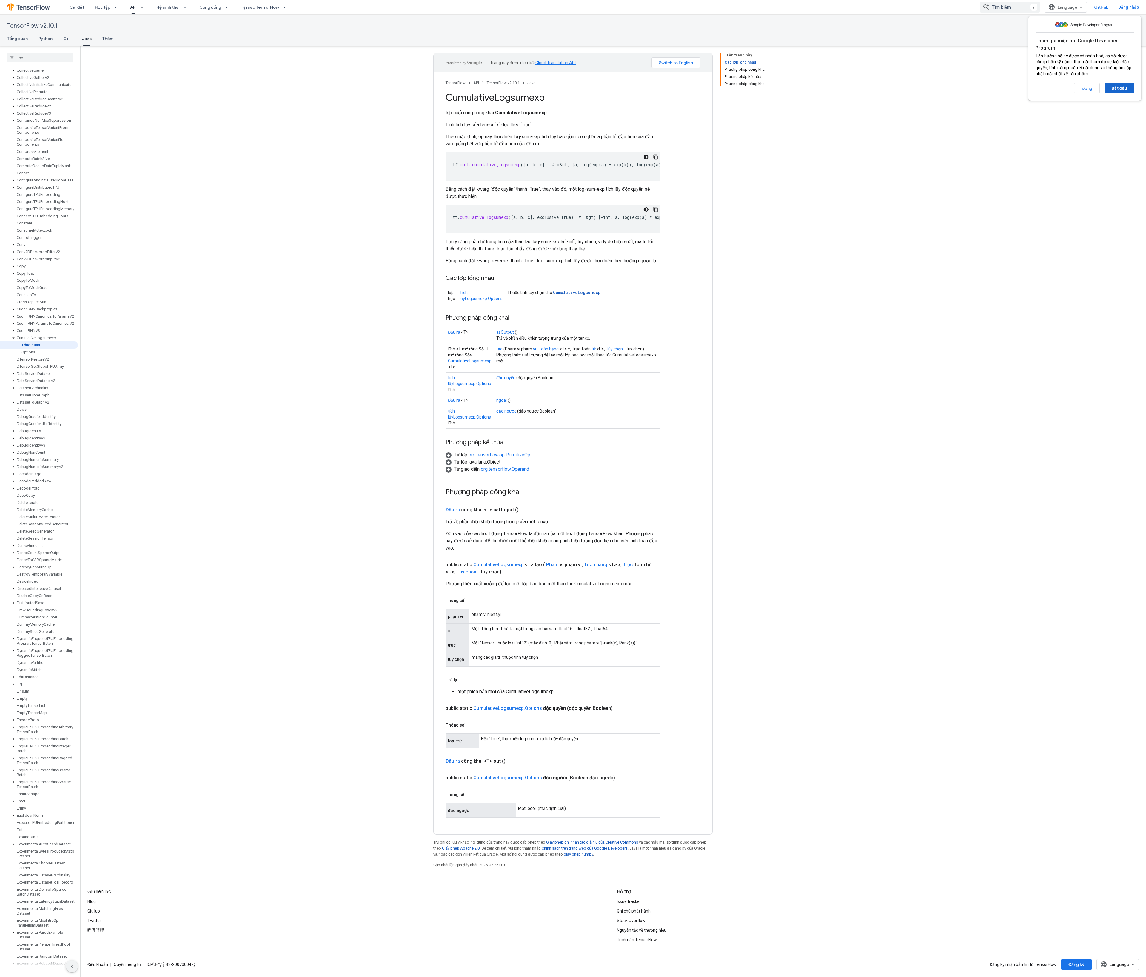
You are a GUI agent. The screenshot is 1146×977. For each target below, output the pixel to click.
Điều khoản (97, 964)
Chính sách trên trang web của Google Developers (585, 848)
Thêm (107, 38)
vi (534, 349)
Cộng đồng (210, 7)
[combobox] (1010, 7)
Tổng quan (17, 38)
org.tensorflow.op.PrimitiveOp (499, 455)
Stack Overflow (631, 920)
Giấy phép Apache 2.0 (461, 848)
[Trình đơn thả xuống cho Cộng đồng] (228, 7)
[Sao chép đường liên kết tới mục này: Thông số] (470, 600)
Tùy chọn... (616, 349)
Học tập (102, 7)
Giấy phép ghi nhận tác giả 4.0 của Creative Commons (592, 842)
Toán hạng (549, 349)
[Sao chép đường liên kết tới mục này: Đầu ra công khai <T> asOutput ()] (526, 509)
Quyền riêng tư (127, 964)
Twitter (94, 920)
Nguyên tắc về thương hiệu (641, 930)
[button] (39, 70)
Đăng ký (1076, 964)
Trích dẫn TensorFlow (637, 939)
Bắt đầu (1119, 88)
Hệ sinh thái (168, 7)
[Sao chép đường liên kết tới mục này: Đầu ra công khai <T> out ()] (513, 761)
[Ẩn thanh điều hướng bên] (72, 966)
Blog (91, 901)
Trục (628, 564)
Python (45, 38)
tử (594, 349)
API (133, 7)
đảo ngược (506, 411)
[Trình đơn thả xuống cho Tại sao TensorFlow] (286, 7)
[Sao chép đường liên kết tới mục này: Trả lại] (464, 679)
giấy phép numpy (578, 854)
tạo (499, 349)
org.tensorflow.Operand (505, 469)
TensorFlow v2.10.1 (32, 26)
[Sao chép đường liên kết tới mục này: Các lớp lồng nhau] (500, 278)
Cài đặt (77, 7)
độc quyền (505, 377)
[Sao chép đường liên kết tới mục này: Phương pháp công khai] (515, 318)
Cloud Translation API (555, 62)
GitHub (1101, 7)
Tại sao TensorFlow (260, 7)
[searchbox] (40, 57)
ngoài (501, 400)
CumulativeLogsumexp (577, 292)
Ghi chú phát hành (634, 911)
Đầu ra (454, 332)
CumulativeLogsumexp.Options (507, 708)
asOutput (505, 332)
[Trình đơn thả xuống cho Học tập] (117, 7)
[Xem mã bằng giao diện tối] (646, 157)
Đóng (1087, 88)
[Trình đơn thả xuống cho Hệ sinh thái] (187, 7)
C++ (67, 38)
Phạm (552, 564)
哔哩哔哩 (95, 930)
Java (87, 38)
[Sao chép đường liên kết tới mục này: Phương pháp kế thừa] (509, 442)
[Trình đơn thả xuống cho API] (144, 7)
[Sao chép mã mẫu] (655, 157)
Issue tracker (629, 901)
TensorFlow (456, 83)
